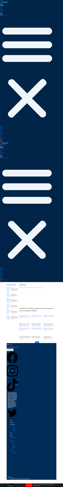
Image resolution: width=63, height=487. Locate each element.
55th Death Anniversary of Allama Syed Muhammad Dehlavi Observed (48, 325)
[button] (27, 71)
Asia (0, 135)
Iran (0, 6)
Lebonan (1, 9)
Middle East (2, 5)
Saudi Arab (1, 11)
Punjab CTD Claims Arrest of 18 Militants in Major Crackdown (14, 312)
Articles (1, 14)
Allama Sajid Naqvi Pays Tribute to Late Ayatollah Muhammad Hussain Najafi (36, 325)
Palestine (1, 10)
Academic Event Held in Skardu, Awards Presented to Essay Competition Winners (43, 485)
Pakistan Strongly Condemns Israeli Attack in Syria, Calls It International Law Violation (24, 337)
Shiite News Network (26, 478)
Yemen (1, 12)
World (1, 136)
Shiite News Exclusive (3, 15)
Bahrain (1, 7)
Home (1, 3)
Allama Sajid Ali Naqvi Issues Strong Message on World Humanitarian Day (36, 337)
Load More (37, 342)
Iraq (0, 8)
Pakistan (1, 4)
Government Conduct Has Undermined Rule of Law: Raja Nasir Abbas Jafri (14, 318)
